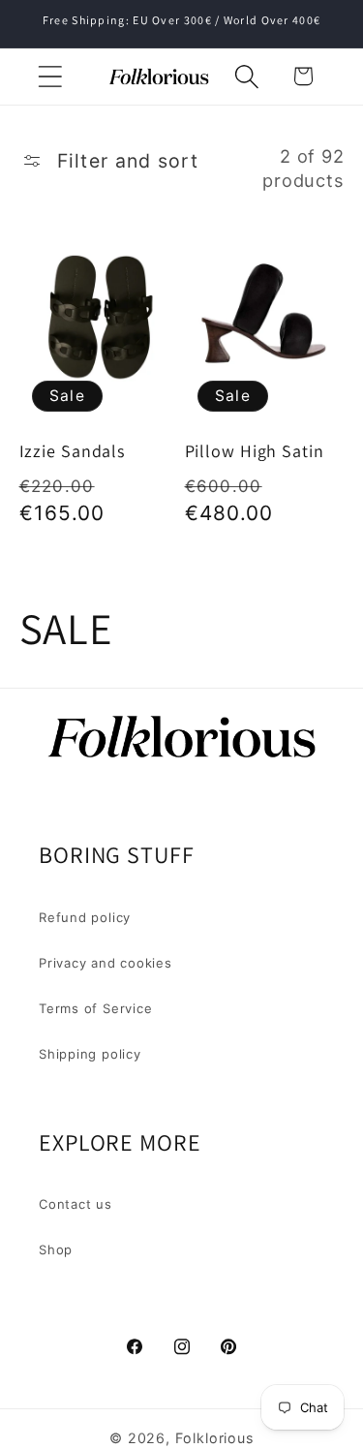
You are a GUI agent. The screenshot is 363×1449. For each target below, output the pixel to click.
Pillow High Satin (254, 451)
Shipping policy (90, 1054)
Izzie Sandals (72, 451)
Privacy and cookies (105, 963)
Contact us (75, 1204)
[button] (49, 76)
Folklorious (214, 1438)
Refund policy (85, 917)
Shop (56, 1249)
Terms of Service (95, 1008)
